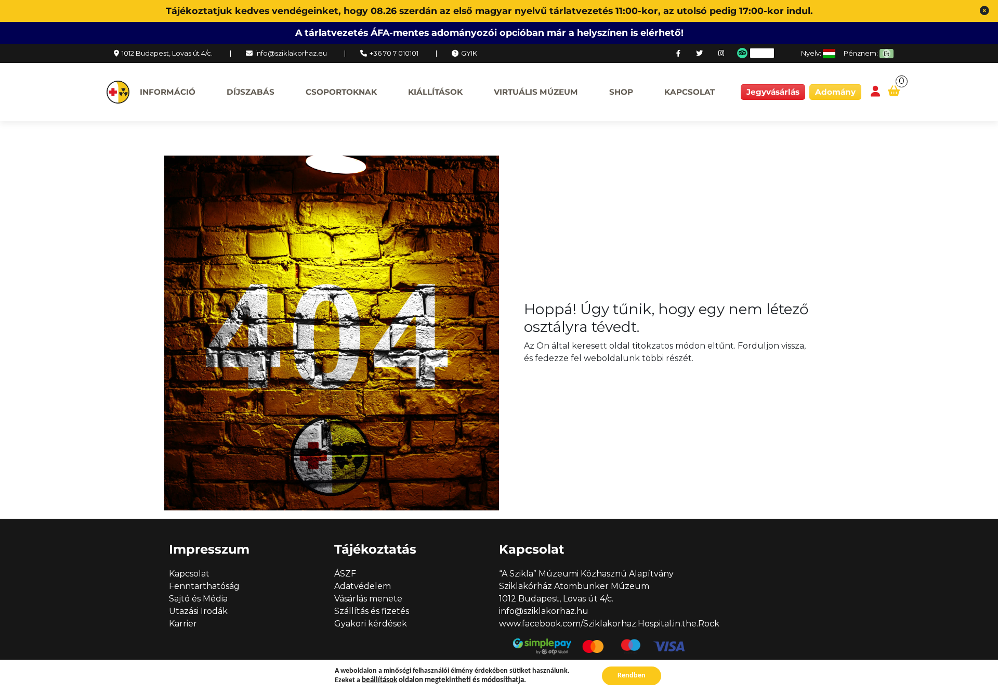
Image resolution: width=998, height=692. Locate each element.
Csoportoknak (341, 92)
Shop (621, 92)
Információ (167, 92)
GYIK (469, 53)
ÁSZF (345, 574)
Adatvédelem (362, 586)
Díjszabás (250, 92)
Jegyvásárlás (772, 92)
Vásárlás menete (368, 599)
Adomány (835, 92)
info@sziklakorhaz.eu (291, 53)
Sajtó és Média (198, 599)
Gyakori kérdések (370, 624)
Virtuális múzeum (536, 92)
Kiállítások (435, 92)
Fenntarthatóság (204, 586)
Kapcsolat (689, 92)
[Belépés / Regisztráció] (875, 91)
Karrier (183, 624)
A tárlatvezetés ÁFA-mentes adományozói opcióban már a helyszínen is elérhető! (489, 32)
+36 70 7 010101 (394, 53)
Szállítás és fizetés (371, 611)
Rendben (632, 676)
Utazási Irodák (198, 611)
